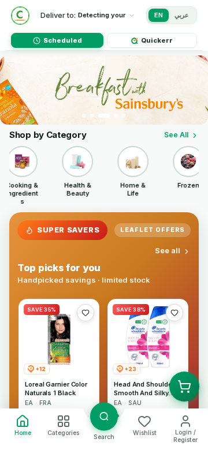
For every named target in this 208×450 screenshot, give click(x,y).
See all (167, 250)
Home (22, 433)
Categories (63, 433)
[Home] (20, 15)
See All (176, 134)
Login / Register (185, 436)
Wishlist (145, 433)
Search (104, 437)
